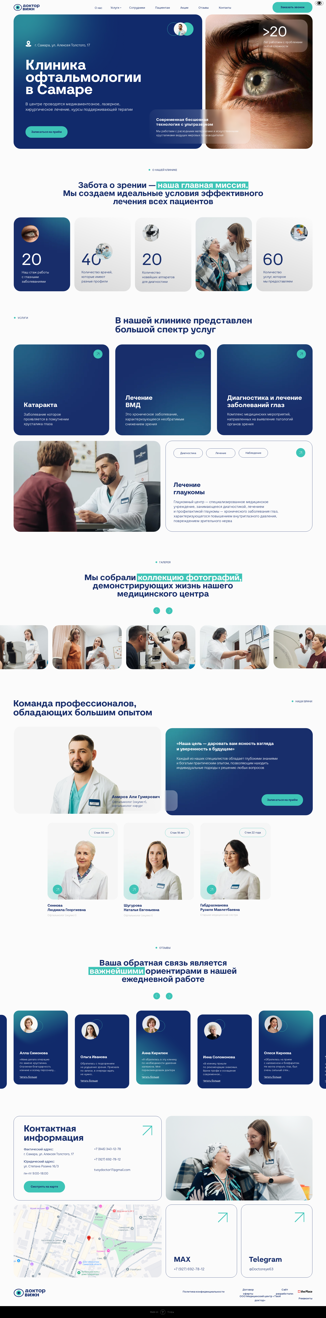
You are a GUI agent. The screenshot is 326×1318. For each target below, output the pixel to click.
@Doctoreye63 (261, 1269)
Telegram (265, 1259)
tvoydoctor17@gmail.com (112, 1170)
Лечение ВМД (138, 401)
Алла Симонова (34, 1053)
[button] (292, 7)
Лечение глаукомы (189, 488)
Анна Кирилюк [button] (155, 1053)
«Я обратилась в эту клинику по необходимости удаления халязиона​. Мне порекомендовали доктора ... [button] (159, 1066)
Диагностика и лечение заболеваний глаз (264, 401)
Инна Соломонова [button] (219, 1057)
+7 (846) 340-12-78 (107, 1149)
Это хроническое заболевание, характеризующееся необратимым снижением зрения (154, 419)
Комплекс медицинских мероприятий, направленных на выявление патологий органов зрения (260, 419)
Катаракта (40, 405)
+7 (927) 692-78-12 (107, 1159)
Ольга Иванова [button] (93, 1057)
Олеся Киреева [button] (277, 1053)
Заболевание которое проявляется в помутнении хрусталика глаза (46, 419)
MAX (182, 1259)
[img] (265, 389)
